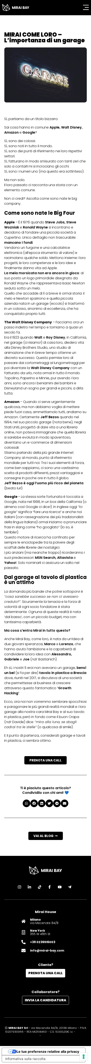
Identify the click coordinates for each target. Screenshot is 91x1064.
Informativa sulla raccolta (25, 1059)
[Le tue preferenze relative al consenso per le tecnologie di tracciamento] (84, 1057)
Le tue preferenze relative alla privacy (48, 1051)
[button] (26, 803)
